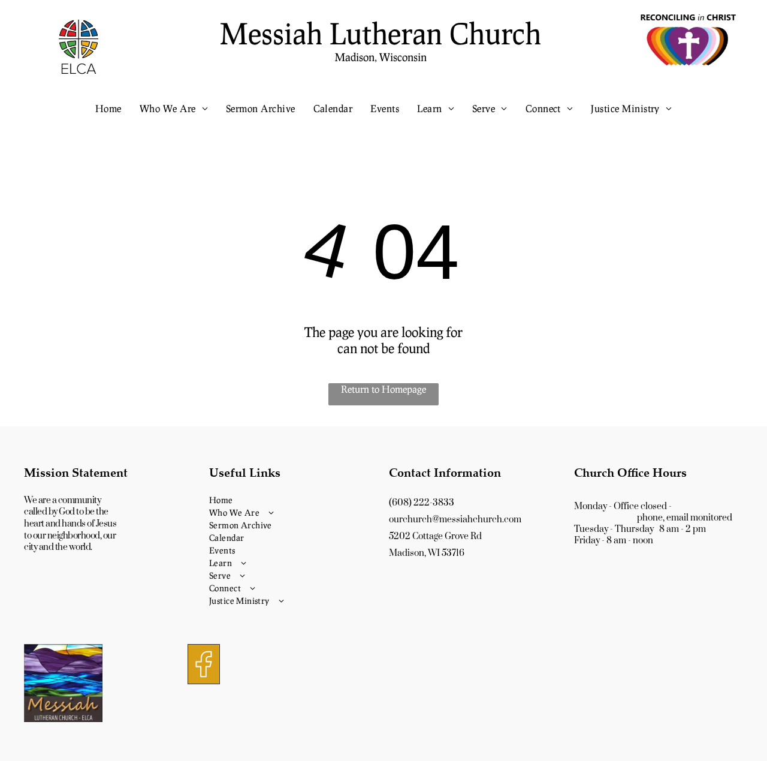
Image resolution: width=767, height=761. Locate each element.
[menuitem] (108, 108)
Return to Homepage (383, 389)
